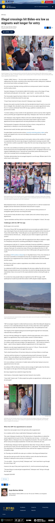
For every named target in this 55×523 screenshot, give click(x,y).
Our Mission (22, 507)
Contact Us (33, 507)
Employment (23, 510)
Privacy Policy (45, 507)
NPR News (3, 14)
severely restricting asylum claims (35, 132)
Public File (33, 510)
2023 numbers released (17, 255)
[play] (4, 6)
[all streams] (53, 6)
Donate (49, 2)
